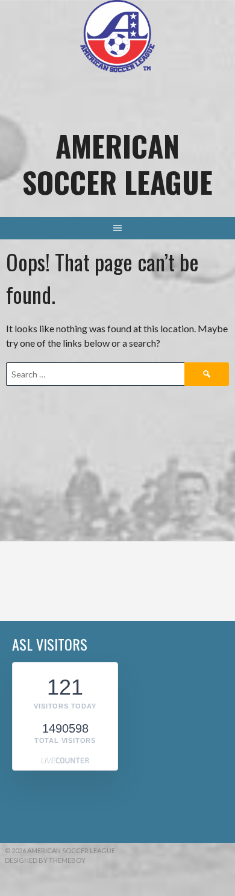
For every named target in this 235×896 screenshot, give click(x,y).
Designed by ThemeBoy (45, 860)
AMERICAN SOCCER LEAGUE (117, 163)
